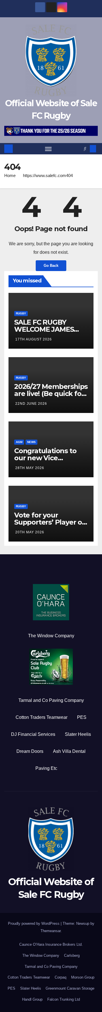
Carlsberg (72, 955)
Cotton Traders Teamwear (41, 717)
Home (10, 175)
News (31, 442)
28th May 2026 (29, 468)
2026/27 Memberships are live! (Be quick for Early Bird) (51, 393)
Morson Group (82, 977)
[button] (85, 148)
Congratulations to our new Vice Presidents (45, 458)
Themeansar (51, 931)
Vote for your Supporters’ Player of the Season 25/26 (49, 522)
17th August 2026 (33, 339)
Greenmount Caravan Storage (70, 988)
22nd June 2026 (31, 404)
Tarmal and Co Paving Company (51, 700)
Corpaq (60, 977)
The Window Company (51, 635)
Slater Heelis (78, 734)
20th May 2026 (29, 532)
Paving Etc (46, 768)
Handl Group (32, 999)
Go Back (51, 265)
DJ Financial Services (33, 734)
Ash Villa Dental (69, 751)
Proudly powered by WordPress (34, 923)
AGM (19, 442)
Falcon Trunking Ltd (63, 999)
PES (81, 717)
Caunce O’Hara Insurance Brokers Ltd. (51, 944)
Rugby (21, 313)
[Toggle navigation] (48, 149)
